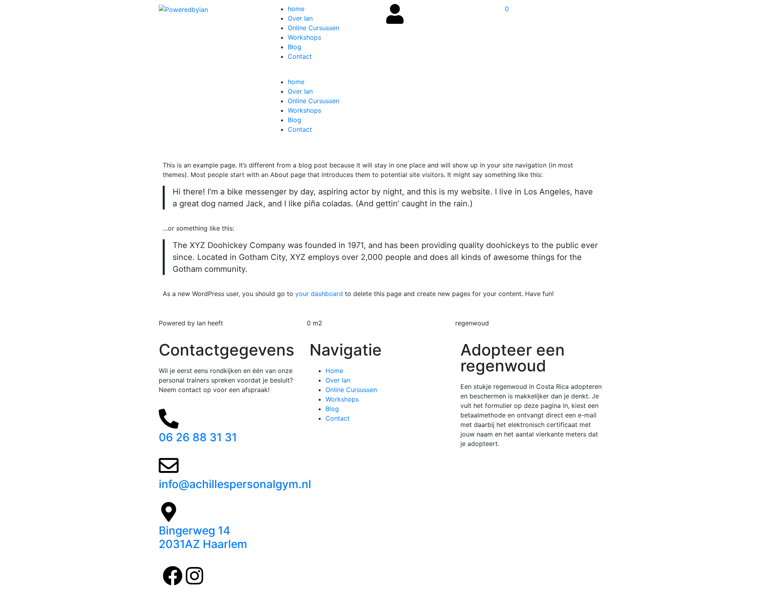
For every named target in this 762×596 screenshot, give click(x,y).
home (296, 9)
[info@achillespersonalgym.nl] (169, 465)
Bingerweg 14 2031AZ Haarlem (203, 537)
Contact (300, 56)
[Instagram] (194, 576)
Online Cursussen (313, 28)
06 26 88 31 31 (198, 437)
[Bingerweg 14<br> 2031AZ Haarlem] (169, 512)
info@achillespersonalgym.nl (235, 484)
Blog (294, 47)
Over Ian (300, 18)
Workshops (304, 37)
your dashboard (319, 294)
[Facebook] (173, 576)
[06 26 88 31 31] (169, 419)
